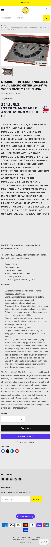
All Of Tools (22, 537)
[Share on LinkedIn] (12, 451)
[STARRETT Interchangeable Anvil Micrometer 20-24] (6, 72)
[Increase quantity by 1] (21, 419)
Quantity (4, 414)
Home (3, 26)
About (30, 537)
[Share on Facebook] (3, 451)
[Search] (46, 18)
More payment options (25, 442)
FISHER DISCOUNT (12, 93)
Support (37, 537)
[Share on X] (7, 451)
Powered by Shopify (25, 542)
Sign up (36, 499)
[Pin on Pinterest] (17, 451)
